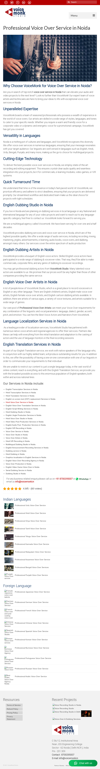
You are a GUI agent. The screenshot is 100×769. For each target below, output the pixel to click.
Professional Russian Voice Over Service (31, 669)
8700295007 (66, 478)
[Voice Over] (66, 719)
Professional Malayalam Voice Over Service (33, 552)
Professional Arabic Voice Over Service (31, 676)
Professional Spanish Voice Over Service (31, 631)
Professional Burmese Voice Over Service (32, 648)
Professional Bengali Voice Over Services (32, 567)
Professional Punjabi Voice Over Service (31, 575)
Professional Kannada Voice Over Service (32, 544)
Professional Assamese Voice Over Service (32, 560)
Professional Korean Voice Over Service (31, 640)
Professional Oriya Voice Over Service (30, 521)
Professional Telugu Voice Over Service (31, 536)
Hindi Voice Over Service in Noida (19, 402)
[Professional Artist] (63, 708)
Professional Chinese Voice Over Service (31, 623)
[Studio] (86, 713)
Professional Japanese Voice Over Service (32, 592)
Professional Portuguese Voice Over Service (33, 658)
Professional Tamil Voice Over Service (30, 529)
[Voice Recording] (66, 711)
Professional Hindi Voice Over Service (30, 513)
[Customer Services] (66, 705)
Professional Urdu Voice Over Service (30, 505)
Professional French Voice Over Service (31, 610)
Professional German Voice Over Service (31, 602)
